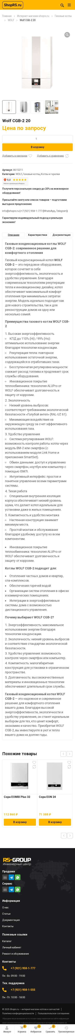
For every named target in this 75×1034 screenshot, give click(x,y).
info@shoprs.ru (10, 211)
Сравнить (50, 1029)
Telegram (61, 211)
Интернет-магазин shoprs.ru (33, 16)
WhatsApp (49, 211)
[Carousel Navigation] (66, 754)
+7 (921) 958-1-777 (31, 211)
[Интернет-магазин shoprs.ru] (12, 5)
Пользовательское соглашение (53, 1013)
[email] (5, 877)
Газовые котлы (63, 16)
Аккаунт (7, 1032)
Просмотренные (66, 1032)
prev (63, 754)
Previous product (64, 835)
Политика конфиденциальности (18, 1013)
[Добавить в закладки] (30, 156)
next (69, 754)
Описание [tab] (13, 235)
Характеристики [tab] (37, 235)
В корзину (37, 147)
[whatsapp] (17, 877)
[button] (67, 35)
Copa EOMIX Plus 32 (17, 797)
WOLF (11, 20)
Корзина (22, 1029)
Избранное (36, 1029)
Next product (70, 835)
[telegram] (11, 877)
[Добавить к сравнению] (67, 156)
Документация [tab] (61, 235)
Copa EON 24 (47, 797)
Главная (7, 16)
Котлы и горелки (50, 174)
